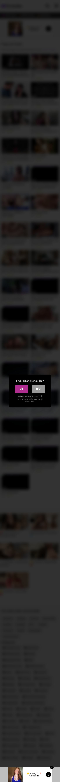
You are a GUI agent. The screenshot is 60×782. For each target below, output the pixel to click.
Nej (38, 389)
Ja (21, 389)
